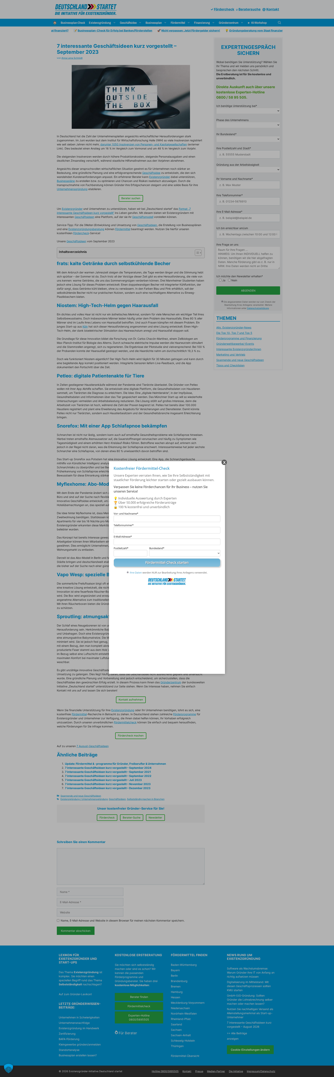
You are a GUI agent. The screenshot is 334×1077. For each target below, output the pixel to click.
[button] (8, 1068)
